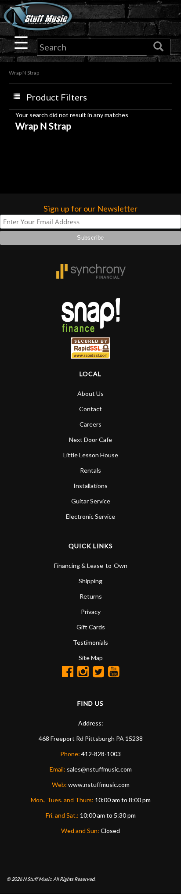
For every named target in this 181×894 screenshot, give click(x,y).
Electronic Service (90, 516)
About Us (90, 393)
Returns (91, 596)
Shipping (90, 581)
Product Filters (56, 97)
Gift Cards (90, 627)
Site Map (91, 657)
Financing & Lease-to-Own (90, 565)
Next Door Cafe (90, 439)
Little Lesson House (90, 455)
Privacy (91, 611)
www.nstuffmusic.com (99, 784)
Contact (90, 409)
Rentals (90, 470)
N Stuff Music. (37, 879)
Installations (90, 485)
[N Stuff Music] (38, 16)
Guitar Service (90, 501)
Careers (90, 424)
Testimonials (90, 642)
